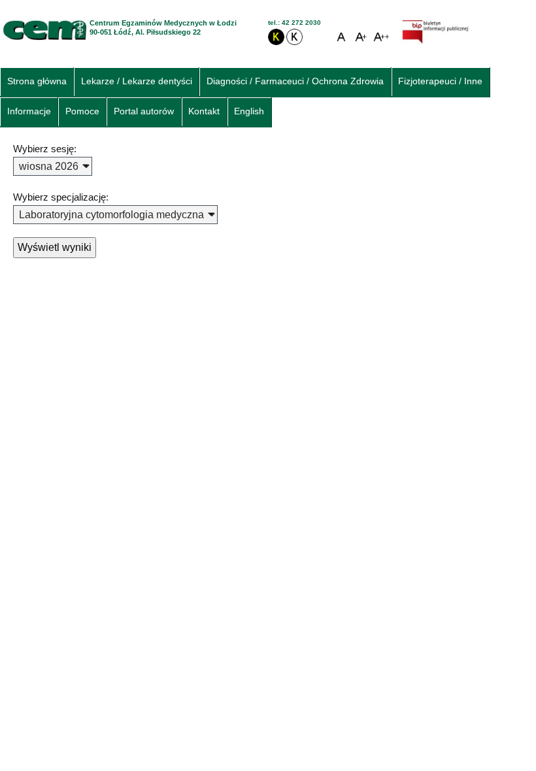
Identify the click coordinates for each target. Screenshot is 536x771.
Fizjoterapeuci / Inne (440, 81)
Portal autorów (144, 111)
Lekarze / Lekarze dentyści (136, 81)
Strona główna (37, 81)
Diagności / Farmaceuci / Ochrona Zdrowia (295, 81)
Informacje (29, 111)
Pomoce (82, 111)
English (249, 111)
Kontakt (204, 111)
